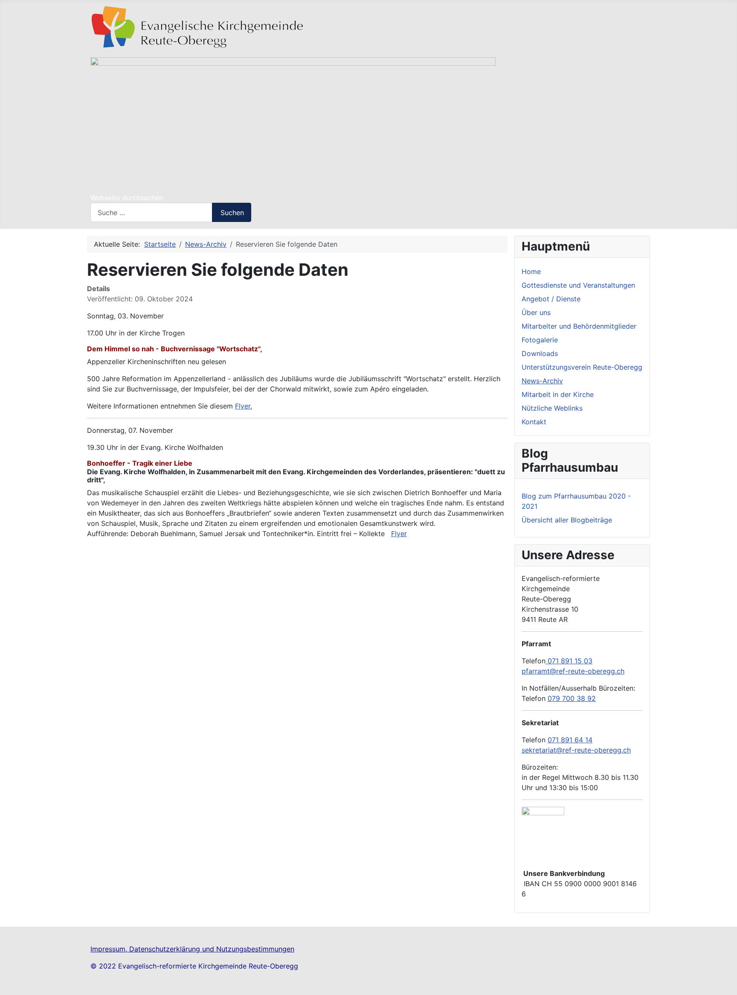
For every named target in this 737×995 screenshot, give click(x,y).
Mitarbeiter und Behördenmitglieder (579, 326)
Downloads (540, 353)
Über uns (536, 312)
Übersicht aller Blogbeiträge (567, 520)
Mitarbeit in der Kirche (558, 394)
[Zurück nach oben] (726, 984)
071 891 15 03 (568, 661)
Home (531, 271)
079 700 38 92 (572, 698)
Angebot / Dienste (551, 299)
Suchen (232, 212)
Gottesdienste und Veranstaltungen (578, 285)
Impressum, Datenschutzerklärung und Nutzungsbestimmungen (192, 949)
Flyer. (243, 406)
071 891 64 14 (570, 739)
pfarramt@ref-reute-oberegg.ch (573, 671)
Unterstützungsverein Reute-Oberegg (582, 367)
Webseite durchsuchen (126, 197)
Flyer (399, 533)
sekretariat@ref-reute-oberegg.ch (576, 750)
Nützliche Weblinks (552, 408)
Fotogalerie (540, 340)
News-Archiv (542, 380)
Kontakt (534, 421)
